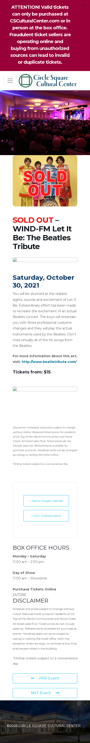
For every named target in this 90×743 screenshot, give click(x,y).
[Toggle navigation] (10, 80)
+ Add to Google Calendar (46, 500)
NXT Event (41, 693)
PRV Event (49, 678)
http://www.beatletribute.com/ (49, 362)
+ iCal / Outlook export (46, 515)
